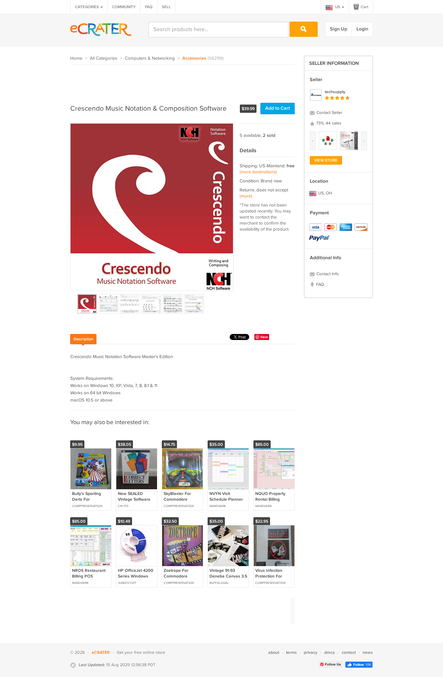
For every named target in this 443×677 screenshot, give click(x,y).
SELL (166, 7)
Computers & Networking (150, 58)
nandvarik (217, 506)
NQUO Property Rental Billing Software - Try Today (270, 502)
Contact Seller (328, 112)
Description (83, 339)
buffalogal (219, 583)
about (273, 652)
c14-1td (123, 506)
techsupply (335, 91)
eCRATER (101, 652)
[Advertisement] (180, 81)
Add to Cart (277, 108)
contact (349, 652)
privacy (310, 652)
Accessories (194, 58)
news (368, 652)
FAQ (148, 7)
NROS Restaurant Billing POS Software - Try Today (88, 579)
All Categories (103, 58)
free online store (149, 652)
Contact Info (327, 274)
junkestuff (127, 583)
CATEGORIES (87, 7)
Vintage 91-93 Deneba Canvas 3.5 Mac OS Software (228, 576)
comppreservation (87, 506)
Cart (364, 7)
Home (76, 58)
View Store (326, 160)
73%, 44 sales (328, 123)
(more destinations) (258, 172)
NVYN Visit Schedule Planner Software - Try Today (226, 502)
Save (264, 337)
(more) (246, 196)
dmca (329, 652)
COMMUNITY (124, 7)
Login (362, 29)
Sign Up (338, 29)
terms (291, 652)
